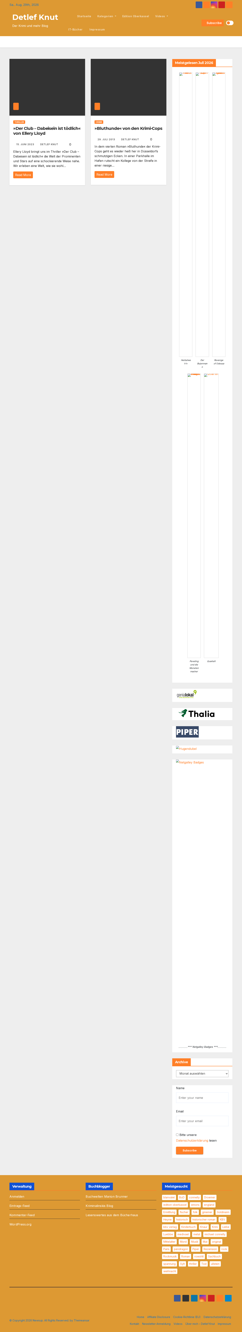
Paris (166, 1249)
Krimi (215, 1226)
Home (140, 1317)
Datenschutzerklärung (192, 1140)
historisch (182, 1219)
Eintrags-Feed (19, 1206)
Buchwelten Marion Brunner (107, 1196)
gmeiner (207, 1212)
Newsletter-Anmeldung (156, 1323)
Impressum (97, 29)
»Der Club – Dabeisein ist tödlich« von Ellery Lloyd (47, 131)
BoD (182, 1197)
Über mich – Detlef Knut (200, 1323)
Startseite (84, 16)
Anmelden (16, 1196)
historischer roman (203, 1219)
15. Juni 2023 (25, 144)
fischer (184, 1212)
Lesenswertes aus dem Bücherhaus (112, 1215)
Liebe (225, 1226)
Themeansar (81, 1320)
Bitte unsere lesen (196, 1137)
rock (224, 1249)
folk (195, 1212)
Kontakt (134, 1323)
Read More (23, 175)
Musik (194, 1241)
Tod (203, 1263)
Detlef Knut (35, 17)
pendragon (181, 1249)
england (209, 1204)
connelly (194, 1197)
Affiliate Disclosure (158, 1317)
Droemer (209, 1197)
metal (196, 1234)
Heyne (167, 1219)
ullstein (215, 1263)
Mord (183, 1241)
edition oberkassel (135, 16)
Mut (205, 1241)
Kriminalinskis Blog (99, 1206)
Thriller (19, 122)
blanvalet (169, 1197)
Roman (185, 1256)
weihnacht (169, 1271)
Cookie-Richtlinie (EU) (187, 1317)
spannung (169, 1263)
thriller (193, 1263)
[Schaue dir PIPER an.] (187, 732)
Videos (160, 16)
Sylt (182, 1263)
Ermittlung (169, 1212)
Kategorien (105, 16)
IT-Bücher (75, 29)
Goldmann (223, 1212)
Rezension (210, 1249)
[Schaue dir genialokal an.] (187, 694)
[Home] (69, 16)
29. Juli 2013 (107, 139)
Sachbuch (214, 1256)
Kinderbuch (188, 1226)
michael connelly (215, 1234)
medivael (183, 1234)
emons (195, 1204)
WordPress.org (20, 1224)
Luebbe (168, 1234)
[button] (198, 23)
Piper (195, 1249)
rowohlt (199, 1256)
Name (180, 1088)
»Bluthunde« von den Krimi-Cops (128, 128)
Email (180, 1111)
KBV (222, 1219)
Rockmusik (170, 1256)
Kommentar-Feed (22, 1215)
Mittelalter (169, 1241)
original (216, 1241)
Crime (99, 122)
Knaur (203, 1226)
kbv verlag (170, 1226)
